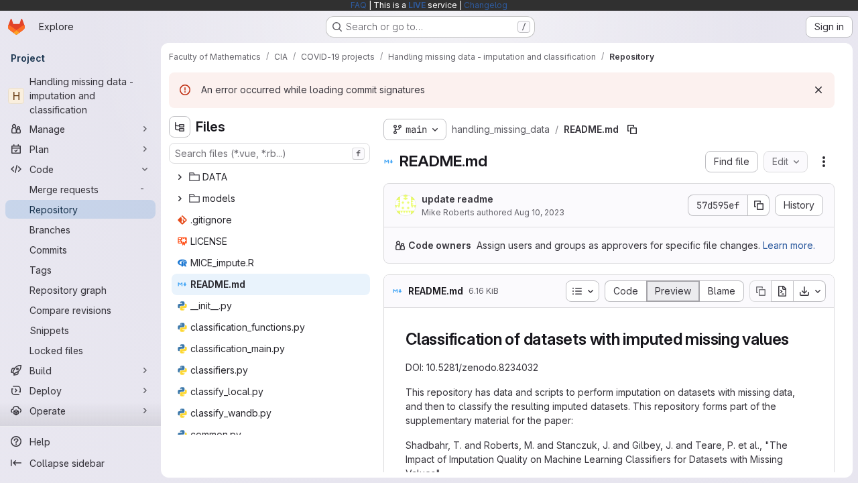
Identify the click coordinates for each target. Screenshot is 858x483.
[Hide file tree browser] (179, 127)
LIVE (417, 5)
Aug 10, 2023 (539, 212)
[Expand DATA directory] (180, 177)
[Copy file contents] (760, 291)
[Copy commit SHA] (759, 205)
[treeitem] (271, 177)
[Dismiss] (818, 90)
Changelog (485, 5)
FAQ (359, 5)
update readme (457, 199)
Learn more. (789, 245)
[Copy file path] (632, 129)
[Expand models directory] (180, 199)
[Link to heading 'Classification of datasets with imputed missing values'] (797, 339)
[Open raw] (782, 291)
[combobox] (269, 153)
